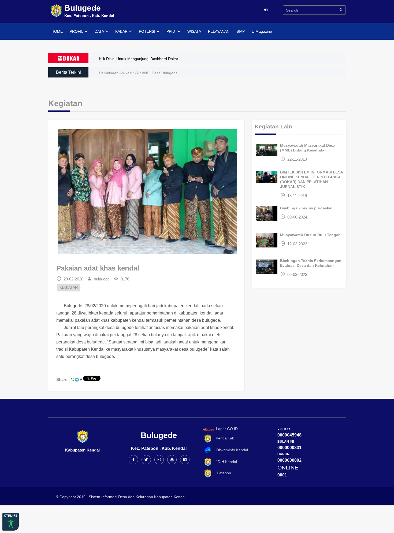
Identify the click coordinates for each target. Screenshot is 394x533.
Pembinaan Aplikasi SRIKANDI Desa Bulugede (138, 73)
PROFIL (76, 31)
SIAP (240, 31)
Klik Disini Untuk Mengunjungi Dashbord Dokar (138, 59)
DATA (99, 31)
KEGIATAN (69, 288)
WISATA (194, 31)
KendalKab (223, 438)
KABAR (121, 31)
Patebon (222, 473)
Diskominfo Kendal (230, 450)
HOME (57, 31)
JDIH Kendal (225, 462)
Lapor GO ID (227, 429)
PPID (171, 31)
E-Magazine (262, 31)
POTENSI (147, 31)
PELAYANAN (218, 31)
